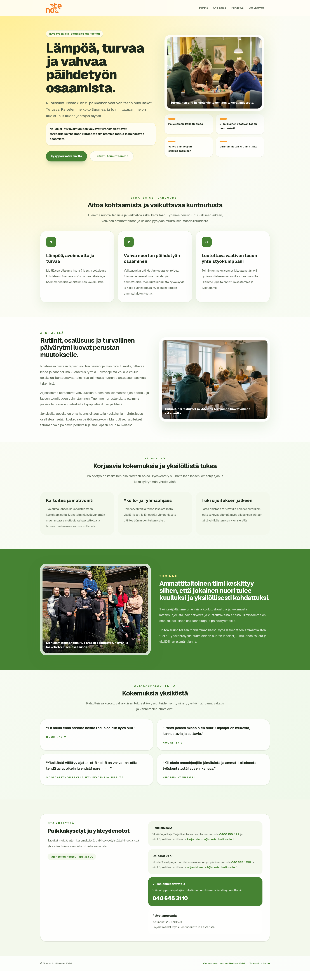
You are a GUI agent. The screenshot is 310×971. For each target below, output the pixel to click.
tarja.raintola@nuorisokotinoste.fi (210, 839)
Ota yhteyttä (256, 8)
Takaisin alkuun (259, 963)
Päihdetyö (237, 8)
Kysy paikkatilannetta (66, 156)
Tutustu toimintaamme (111, 156)
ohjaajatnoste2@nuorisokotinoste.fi (212, 867)
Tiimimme (202, 8)
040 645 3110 (170, 898)
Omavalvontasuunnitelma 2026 (224, 963)
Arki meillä (219, 8)
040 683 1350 (241, 862)
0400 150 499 (229, 834)
